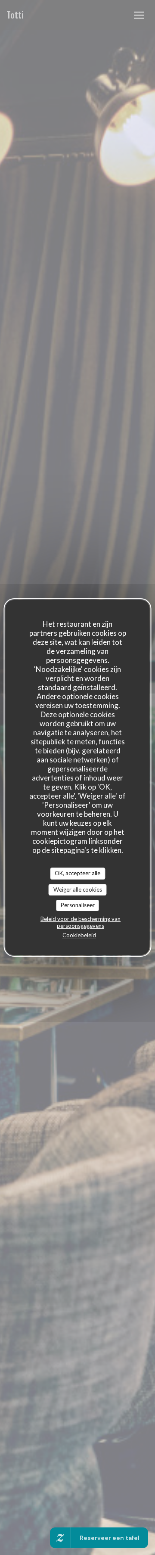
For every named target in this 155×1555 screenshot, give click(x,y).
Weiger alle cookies (77, 889)
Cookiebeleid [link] (79, 935)
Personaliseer (78, 905)
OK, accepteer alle (77, 873)
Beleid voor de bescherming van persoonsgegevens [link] (80, 922)
